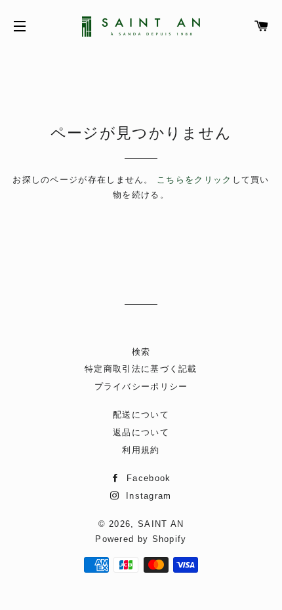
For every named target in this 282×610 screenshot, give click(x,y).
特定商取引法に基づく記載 (141, 369)
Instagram (147, 496)
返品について (141, 432)
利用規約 (140, 450)
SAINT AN (161, 524)
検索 (141, 352)
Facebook (147, 478)
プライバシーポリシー (141, 386)
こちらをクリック (194, 180)
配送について (141, 415)
